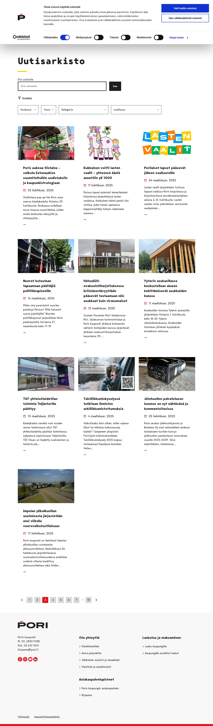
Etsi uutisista (25, 79)
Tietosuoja (23, 716)
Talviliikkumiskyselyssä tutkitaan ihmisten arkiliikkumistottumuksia (103, 404)
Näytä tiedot (177, 37)
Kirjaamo (86, 695)
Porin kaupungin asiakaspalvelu (100, 688)
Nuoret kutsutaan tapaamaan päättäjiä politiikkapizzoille (39, 286)
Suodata (27, 98)
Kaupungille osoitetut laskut (161, 653)
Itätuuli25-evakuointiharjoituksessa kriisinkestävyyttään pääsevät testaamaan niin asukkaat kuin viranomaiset (105, 291)
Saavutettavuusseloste (47, 716)
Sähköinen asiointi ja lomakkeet (100, 660)
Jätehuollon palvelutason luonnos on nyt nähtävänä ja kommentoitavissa (166, 404)
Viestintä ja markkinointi (96, 666)
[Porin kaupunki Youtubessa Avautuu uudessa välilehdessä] (30, 659)
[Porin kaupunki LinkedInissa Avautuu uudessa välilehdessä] (35, 659)
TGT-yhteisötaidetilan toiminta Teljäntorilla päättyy (40, 404)
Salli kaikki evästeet (185, 8)
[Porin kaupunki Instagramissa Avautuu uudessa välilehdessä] (25, 659)
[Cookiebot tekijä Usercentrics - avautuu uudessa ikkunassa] (21, 37)
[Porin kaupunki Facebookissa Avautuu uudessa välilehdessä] (20, 659)
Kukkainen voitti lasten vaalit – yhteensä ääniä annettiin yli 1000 (102, 173)
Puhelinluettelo (90, 646)
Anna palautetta (91, 653)
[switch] (99, 37)
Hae (115, 86)
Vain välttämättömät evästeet (185, 18)
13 (88, 599)
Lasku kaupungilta (155, 646)
